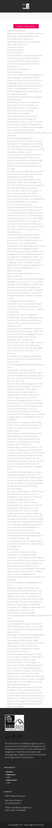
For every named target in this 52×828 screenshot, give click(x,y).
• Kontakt (9, 772)
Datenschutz (11, 780)
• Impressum (10, 774)
